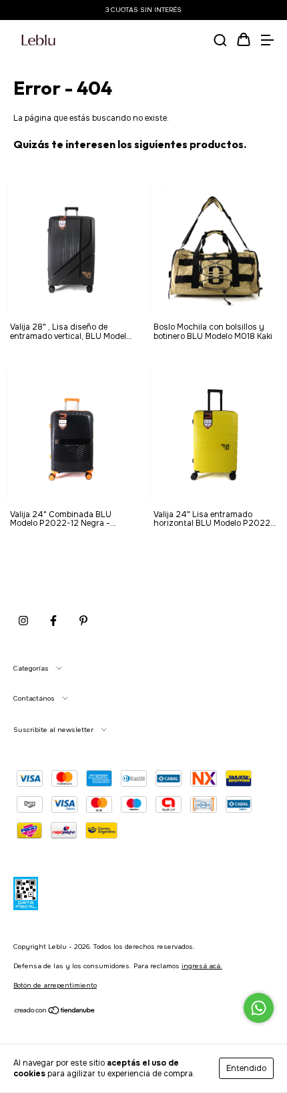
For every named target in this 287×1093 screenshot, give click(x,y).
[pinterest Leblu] (83, 621)
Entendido (246, 1068)
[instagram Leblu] (23, 621)
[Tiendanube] (55, 1012)
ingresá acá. (202, 966)
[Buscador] (220, 41)
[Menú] (267, 41)
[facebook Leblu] (53, 621)
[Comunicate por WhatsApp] (259, 1008)
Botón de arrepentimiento (55, 985)
